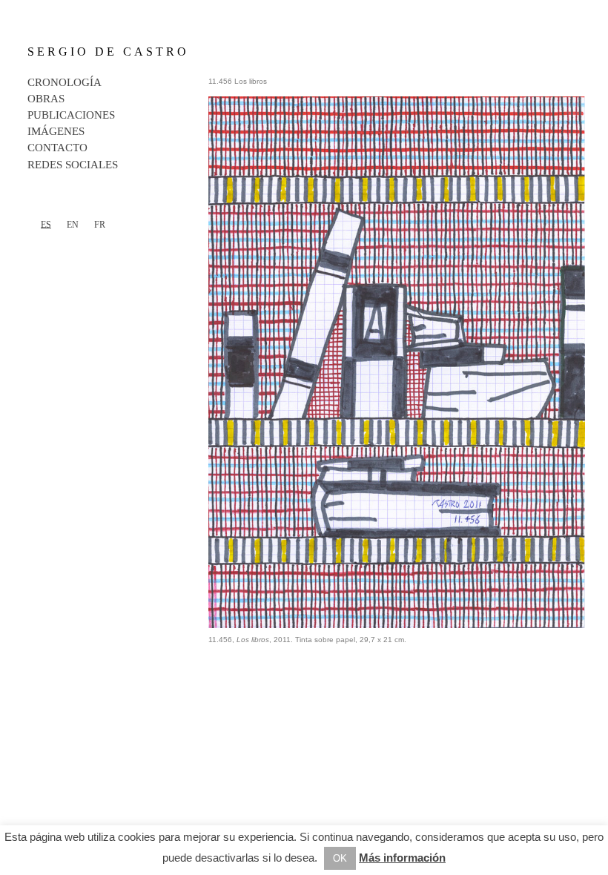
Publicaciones (71, 115)
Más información (402, 857)
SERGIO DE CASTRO (108, 51)
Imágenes (56, 131)
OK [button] (340, 858)
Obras (46, 99)
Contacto (57, 147)
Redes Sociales (72, 165)
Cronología (64, 82)
